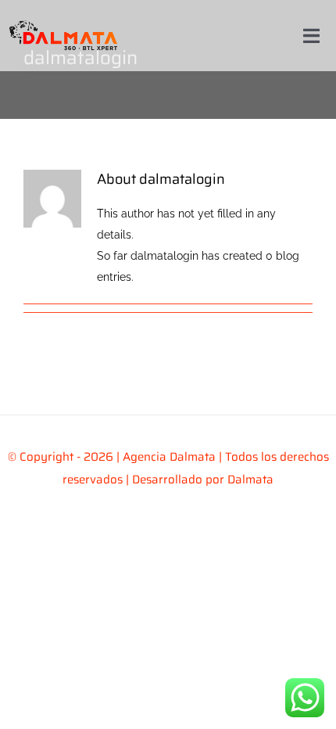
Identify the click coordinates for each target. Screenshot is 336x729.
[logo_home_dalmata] (63, 17)
